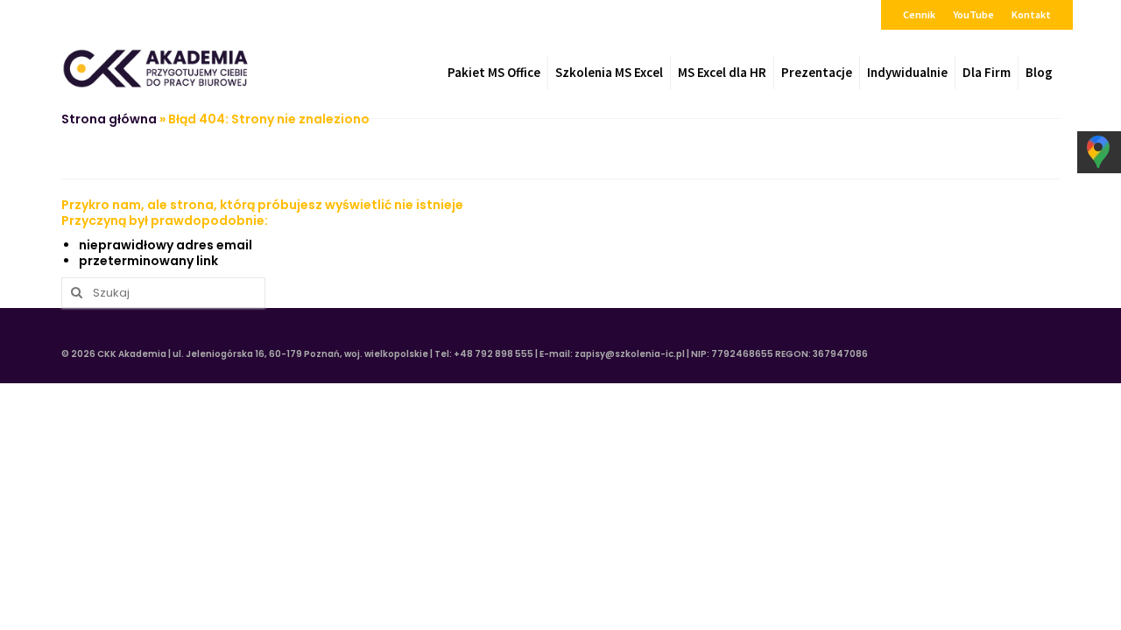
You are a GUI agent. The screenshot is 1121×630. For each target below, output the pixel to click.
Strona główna (109, 119)
